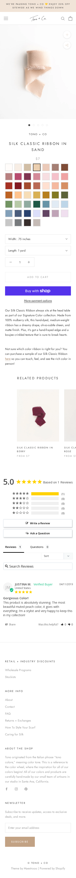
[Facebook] (6, 788)
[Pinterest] (25, 788)
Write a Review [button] (40, 523)
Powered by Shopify (52, 868)
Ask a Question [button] (40, 533)
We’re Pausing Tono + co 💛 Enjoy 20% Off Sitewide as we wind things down (38, 6)
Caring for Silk (14, 734)
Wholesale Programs (18, 670)
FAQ (8, 713)
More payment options (38, 300)
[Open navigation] (6, 18)
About (8, 700)
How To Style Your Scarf (20, 727)
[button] (63, 624)
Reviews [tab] (10, 547)
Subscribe (20, 842)
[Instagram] (16, 788)
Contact (10, 707)
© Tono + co (38, 863)
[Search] (63, 18)
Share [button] (12, 624)
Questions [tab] (36, 547)
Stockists (10, 677)
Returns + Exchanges (18, 720)
